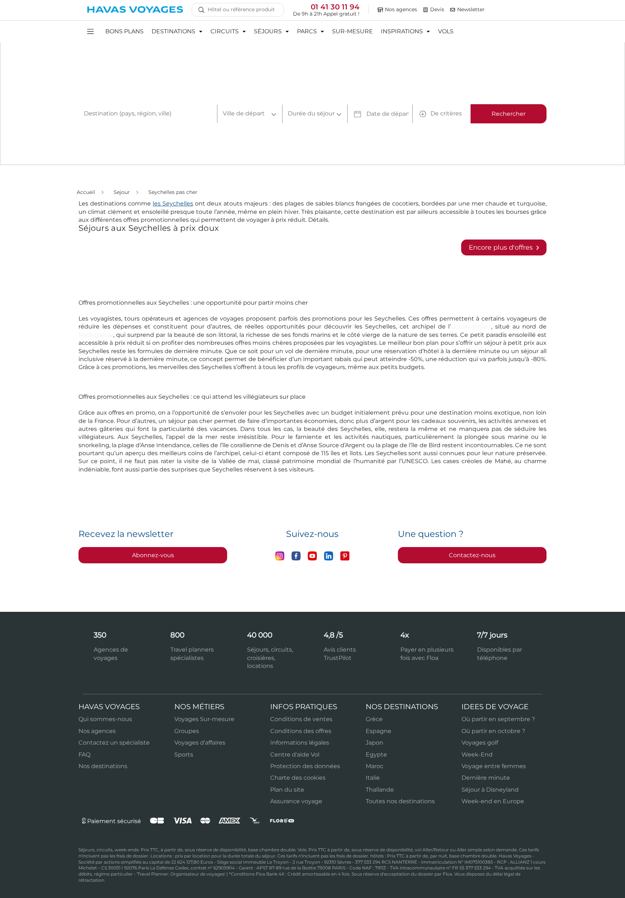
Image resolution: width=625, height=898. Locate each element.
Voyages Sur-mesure (204, 719)
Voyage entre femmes (494, 766)
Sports (183, 754)
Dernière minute (486, 777)
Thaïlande (380, 789)
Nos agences (97, 731)
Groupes (186, 731)
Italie (373, 777)
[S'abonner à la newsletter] (453, 10)
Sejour (122, 192)
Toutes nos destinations (400, 801)
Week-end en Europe (493, 801)
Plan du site (287, 789)
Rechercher (509, 113)
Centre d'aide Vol (294, 754)
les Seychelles (173, 203)
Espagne (378, 731)
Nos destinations (102, 766)
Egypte (376, 754)
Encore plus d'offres (502, 247)
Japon (374, 742)
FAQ (84, 754)
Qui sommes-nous (105, 719)
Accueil (87, 192)
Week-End (477, 754)
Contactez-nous (472, 555)
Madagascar (95, 334)
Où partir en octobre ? (493, 731)
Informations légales (299, 742)
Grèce (374, 719)
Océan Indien (471, 326)
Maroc (374, 766)
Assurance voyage (296, 801)
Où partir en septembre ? (498, 719)
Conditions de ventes (301, 719)
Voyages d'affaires (199, 742)
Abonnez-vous (153, 555)
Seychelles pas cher (172, 192)
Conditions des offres (300, 731)
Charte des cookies (298, 777)
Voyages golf (480, 742)
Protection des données (305, 766)
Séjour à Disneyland (490, 789)
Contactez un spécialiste (114, 742)
